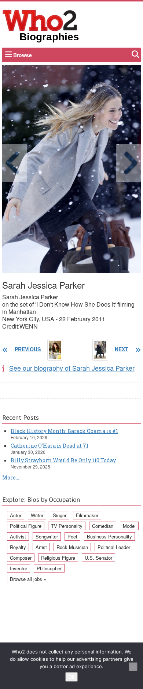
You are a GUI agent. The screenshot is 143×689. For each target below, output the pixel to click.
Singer (59, 515)
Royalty (18, 547)
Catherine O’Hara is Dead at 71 (49, 445)
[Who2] (40, 19)
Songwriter (47, 536)
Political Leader (114, 547)
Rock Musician (72, 547)
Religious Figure (58, 557)
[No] (133, 666)
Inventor (18, 568)
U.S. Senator (98, 557)
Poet (72, 536)
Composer (21, 557)
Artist (41, 547)
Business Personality (109, 536)
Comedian (102, 525)
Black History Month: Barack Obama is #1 (64, 430)
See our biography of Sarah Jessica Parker (72, 368)
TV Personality (66, 525)
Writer (37, 515)
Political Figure (25, 525)
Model (129, 525)
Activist (18, 536)
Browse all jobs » (28, 578)
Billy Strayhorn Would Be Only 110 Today (63, 460)
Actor (15, 515)
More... (10, 477)
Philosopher (49, 568)
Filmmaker (87, 515)
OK (71, 677)
